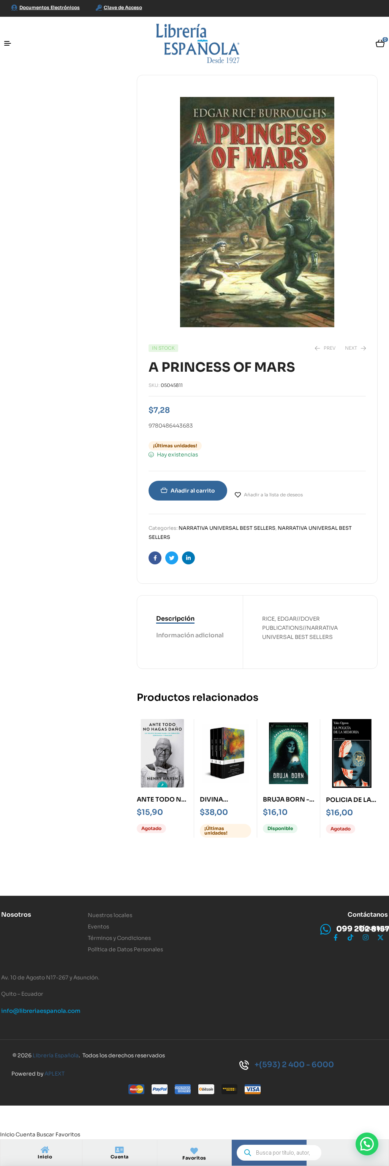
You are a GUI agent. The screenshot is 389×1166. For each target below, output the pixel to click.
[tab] (190, 619)
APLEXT (54, 1073)
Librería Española (56, 1055)
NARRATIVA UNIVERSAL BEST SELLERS (227, 528)
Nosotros (16, 915)
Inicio (45, 1157)
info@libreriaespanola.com (41, 1010)
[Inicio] (45, 1150)
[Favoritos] (194, 1151)
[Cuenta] (119, 1150)
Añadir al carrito (193, 490)
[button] (367, 1144)
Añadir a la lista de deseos (273, 494)
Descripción (175, 619)
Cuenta (120, 1157)
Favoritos (194, 1158)
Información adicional (190, 635)
